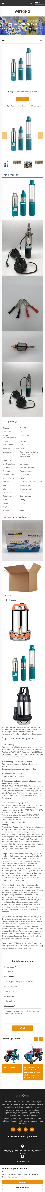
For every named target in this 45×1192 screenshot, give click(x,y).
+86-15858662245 (22, 1162)
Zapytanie (22, 99)
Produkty (21, 29)
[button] (36, 1039)
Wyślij (22, 1028)
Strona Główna (9, 29)
